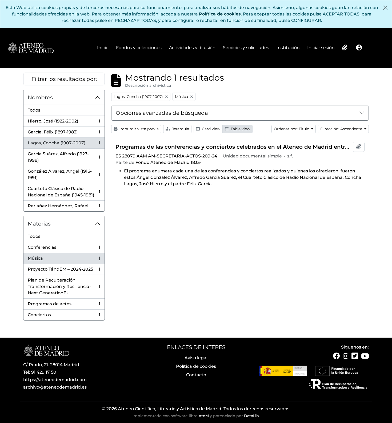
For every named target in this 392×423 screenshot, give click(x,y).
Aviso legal (196, 357)
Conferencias (63, 249)
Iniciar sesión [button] (321, 48)
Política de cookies (220, 14)
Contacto (196, 374)
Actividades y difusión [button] (192, 48)
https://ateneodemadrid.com (55, 379)
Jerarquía (180, 128)
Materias (39, 223)
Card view (210, 128)
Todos (34, 110)
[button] (344, 47)
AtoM (204, 415)
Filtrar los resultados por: (64, 79)
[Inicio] (30, 48)
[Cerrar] (385, 7)
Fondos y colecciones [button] (139, 48)
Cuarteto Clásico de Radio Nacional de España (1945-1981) (63, 191)
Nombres (40, 97)
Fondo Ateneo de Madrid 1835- (168, 162)
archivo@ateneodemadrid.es (55, 387)
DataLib (251, 415)
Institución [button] (288, 48)
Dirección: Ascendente (341, 128)
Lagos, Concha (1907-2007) (63, 144)
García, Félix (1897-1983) (63, 133)
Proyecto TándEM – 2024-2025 (63, 271)
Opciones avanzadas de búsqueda (162, 113)
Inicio (103, 47)
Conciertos (63, 316)
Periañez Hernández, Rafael (63, 207)
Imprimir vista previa (138, 128)
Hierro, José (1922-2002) (63, 122)
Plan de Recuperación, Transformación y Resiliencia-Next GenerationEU (63, 286)
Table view (240, 128)
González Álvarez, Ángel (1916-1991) (63, 174)
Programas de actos (63, 305)
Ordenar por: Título (292, 128)
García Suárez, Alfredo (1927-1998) (63, 157)
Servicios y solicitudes (246, 47)
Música (63, 260)
